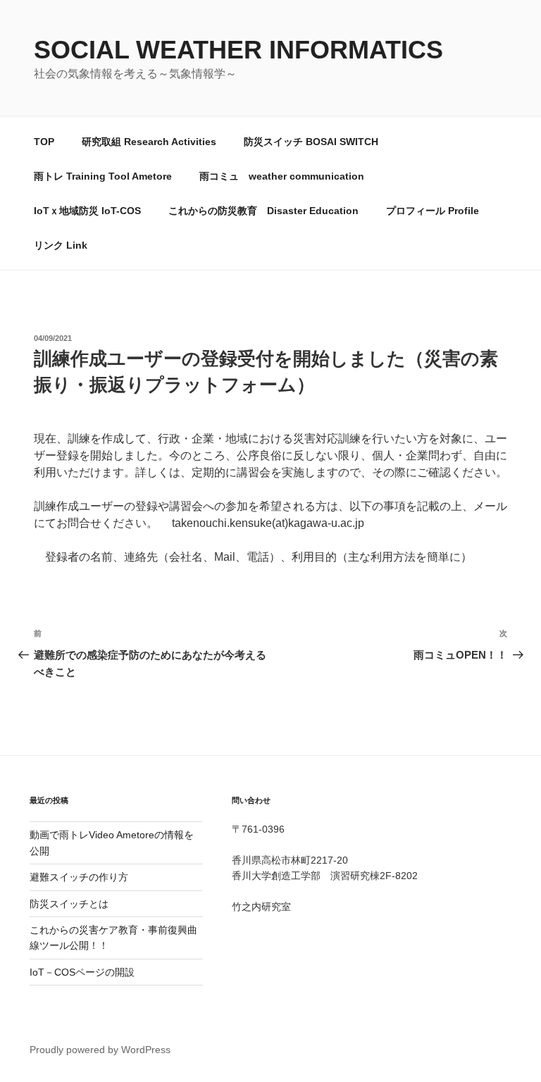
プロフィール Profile (432, 210)
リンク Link (60, 245)
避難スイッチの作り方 (79, 877)
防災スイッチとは (69, 903)
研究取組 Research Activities (149, 141)
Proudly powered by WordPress (100, 1049)
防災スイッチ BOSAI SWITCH (311, 141)
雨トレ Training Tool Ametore (103, 176)
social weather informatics (238, 49)
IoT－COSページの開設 (82, 972)
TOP (44, 141)
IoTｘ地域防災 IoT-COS (87, 210)
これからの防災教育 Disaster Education (263, 210)
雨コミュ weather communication (281, 176)
